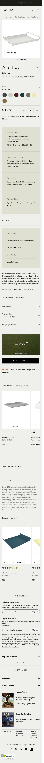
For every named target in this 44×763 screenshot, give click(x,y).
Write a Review (29, 76)
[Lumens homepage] (8, 10)
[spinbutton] (30, 110)
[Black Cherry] (16, 95)
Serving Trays (20, 17)
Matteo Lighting (37, 440)
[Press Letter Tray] (16, 405)
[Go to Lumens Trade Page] (8, 700)
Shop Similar (17, 426)
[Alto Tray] (21, 39)
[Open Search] (26, 10)
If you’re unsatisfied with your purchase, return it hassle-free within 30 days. (21, 183)
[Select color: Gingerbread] (16, 568)
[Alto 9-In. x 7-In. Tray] (16, 541)
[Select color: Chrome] (32, 432)
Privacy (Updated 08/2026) (19, 734)
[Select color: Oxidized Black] (34, 432)
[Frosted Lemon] (34, 95)
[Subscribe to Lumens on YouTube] (26, 749)
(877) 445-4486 (26, 145)
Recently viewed (22, 386)
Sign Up (35, 612)
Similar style (7, 386)
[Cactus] (28, 95)
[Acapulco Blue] (22, 95)
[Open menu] (38, 9)
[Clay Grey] (10, 95)
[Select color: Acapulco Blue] (3, 568)
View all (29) (11, 52)
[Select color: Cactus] (10, 568)
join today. (26, 699)
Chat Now (22, 663)
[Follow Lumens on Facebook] (11, 749)
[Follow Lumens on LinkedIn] (31, 749)
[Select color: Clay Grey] (12, 568)
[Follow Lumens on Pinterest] (16, 749)
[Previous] (4, 2)
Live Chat (13, 145)
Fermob (7, 73)
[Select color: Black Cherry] (7, 568)
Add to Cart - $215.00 (20, 361)
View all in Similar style (10, 466)
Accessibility (6, 732)
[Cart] (33, 10)
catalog (29, 719)
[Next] (37, 2)
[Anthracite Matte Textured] (4, 95)
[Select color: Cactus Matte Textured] (35, 568)
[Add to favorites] (37, 68)
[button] (9, 76)
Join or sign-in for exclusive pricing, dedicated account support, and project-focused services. (21, 163)
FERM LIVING (7, 440)
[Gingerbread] (4, 100)
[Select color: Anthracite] (5, 568)
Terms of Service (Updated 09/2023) (33, 735)
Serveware (8, 17)
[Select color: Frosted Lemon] (14, 568)
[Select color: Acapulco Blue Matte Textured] (33, 568)
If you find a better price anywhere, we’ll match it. (21, 204)
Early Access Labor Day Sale (22, 2)
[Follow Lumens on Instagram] (21, 749)
